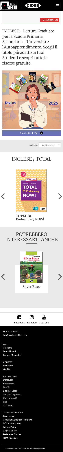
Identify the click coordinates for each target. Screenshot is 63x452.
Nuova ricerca (49, 20)
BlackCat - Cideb (20, 5)
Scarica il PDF (30, 132)
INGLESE (22, 159)
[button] (3, 195)
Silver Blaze (32, 287)
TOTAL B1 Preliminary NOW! (30, 217)
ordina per (34, 145)
